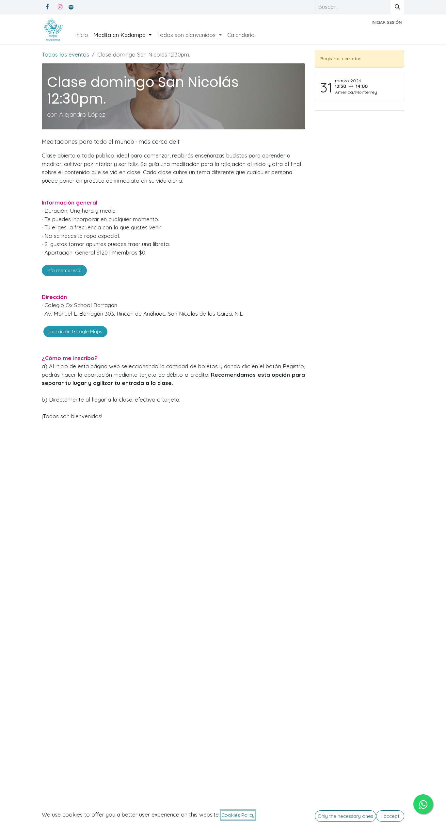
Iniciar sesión (387, 22)
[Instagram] (60, 6)
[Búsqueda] (397, 7)
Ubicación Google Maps (75, 331)
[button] (345, 816)
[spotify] (71, 7)
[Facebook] (47, 6)
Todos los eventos (65, 54)
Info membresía (64, 270)
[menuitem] (81, 35)
